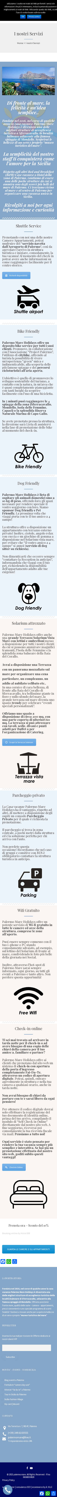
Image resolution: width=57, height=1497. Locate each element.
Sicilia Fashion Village (13, 1399)
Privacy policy (34, 17)
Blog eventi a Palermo (14, 1380)
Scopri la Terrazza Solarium (21, 742)
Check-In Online (16, 1167)
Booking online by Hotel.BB (16, 1233)
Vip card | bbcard (11, 1404)
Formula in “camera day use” (17, 1384)
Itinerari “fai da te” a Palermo (17, 1389)
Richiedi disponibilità (18, 275)
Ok (23, 17)
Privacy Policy (8, 1480)
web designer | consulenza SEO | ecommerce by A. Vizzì (27, 1487)
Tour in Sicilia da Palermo (15, 1394)
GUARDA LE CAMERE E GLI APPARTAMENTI (28, 1249)
